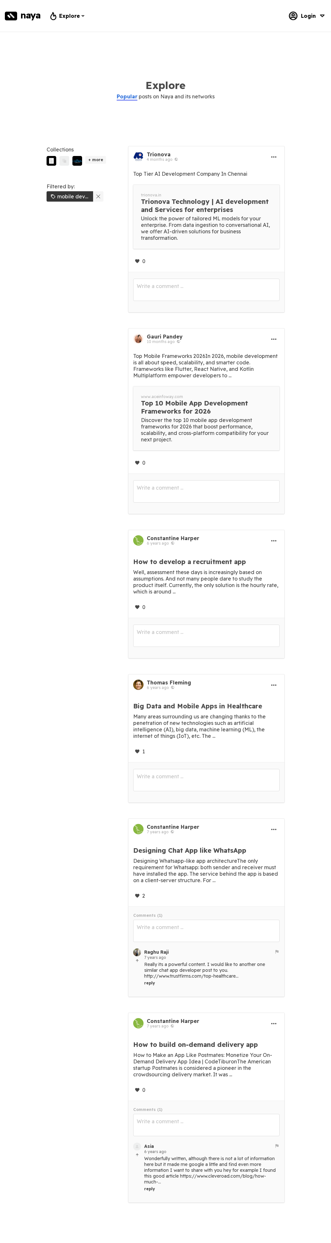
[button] (127, 96)
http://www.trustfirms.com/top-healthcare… (191, 976)
